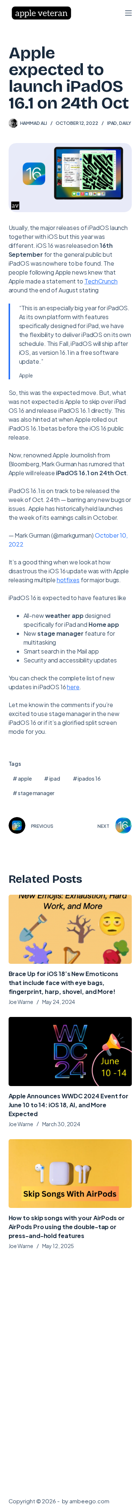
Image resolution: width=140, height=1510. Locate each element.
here (73, 687)
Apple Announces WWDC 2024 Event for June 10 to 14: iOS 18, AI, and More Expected (69, 1105)
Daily (125, 123)
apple (22, 778)
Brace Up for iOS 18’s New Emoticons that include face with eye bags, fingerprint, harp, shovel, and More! (64, 982)
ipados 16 (87, 778)
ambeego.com (89, 1500)
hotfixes (68, 580)
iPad (112, 123)
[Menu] (128, 13)
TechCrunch (101, 281)
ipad (52, 778)
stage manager (34, 793)
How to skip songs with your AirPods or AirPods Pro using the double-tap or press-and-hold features (67, 1227)
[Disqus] (70, 1376)
